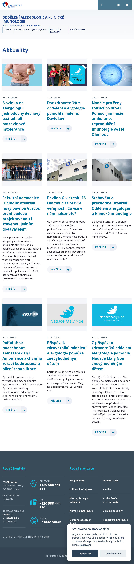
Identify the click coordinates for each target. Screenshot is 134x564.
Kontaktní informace (115, 519)
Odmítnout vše (113, 553)
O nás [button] (7, 29)
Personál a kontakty (55, 30)
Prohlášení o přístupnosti (110, 500)
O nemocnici (110, 480)
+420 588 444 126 (50, 505)
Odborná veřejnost (80, 489)
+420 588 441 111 (50, 486)
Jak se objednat (39, 29)
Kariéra (107, 489)
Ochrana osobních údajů (80, 521)
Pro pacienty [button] (21, 29)
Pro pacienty (76, 480)
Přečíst (12, 138)
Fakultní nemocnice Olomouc (33, 21)
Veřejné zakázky (113, 510)
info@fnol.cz (50, 522)
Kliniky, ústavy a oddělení (79, 500)
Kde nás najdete (77, 29)
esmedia (67, 555)
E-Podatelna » (10, 517)
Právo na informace (81, 510)
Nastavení (85, 544)
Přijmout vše (85, 553)
